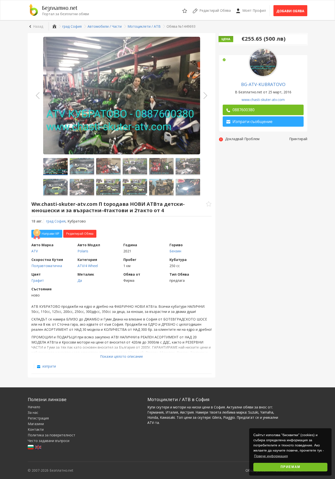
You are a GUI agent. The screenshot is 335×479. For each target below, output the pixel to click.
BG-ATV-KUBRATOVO (263, 84)
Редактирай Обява (79, 234)
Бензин (175, 251)
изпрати (48, 366)
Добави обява (290, 11)
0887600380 (243, 109)
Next (205, 95)
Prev (38, 95)
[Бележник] (185, 10)
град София (55, 221)
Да (79, 280)
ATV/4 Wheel (87, 265)
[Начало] (53, 26)
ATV (34, 251)
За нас (33, 412)
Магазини (36, 423)
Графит (37, 280)
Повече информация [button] (271, 456)
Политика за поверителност (51, 435)
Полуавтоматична (46, 265)
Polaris (82, 251)
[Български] (31, 446)
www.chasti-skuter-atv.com (263, 99)
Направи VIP (50, 234)
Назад (38, 26)
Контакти (36, 429)
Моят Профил (253, 10)
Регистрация (38, 418)
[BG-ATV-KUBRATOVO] (263, 62)
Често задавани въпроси (48, 440)
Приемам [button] (290, 467)
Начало (34, 407)
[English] (38, 446)
